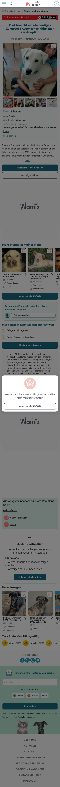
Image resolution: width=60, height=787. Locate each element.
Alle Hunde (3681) (30, 406)
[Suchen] (11, 4)
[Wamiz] (34, 3)
